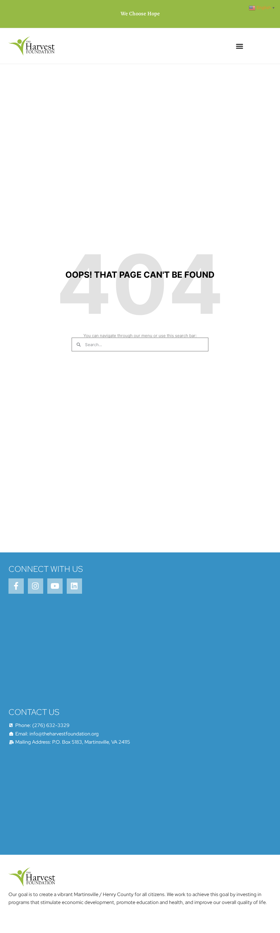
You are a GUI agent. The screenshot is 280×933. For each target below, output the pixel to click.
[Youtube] (55, 586)
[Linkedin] (74, 586)
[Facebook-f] (16, 586)
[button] (239, 46)
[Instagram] (35, 586)
